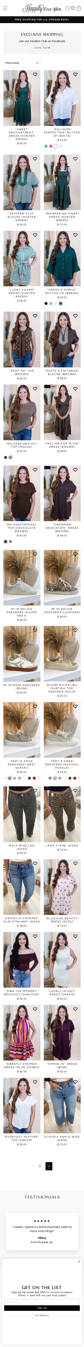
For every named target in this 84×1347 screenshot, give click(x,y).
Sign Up (42, 1308)
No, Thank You (42, 1315)
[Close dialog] (79, 1261)
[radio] (46, 146)
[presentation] (38, 778)
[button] (35, 76)
